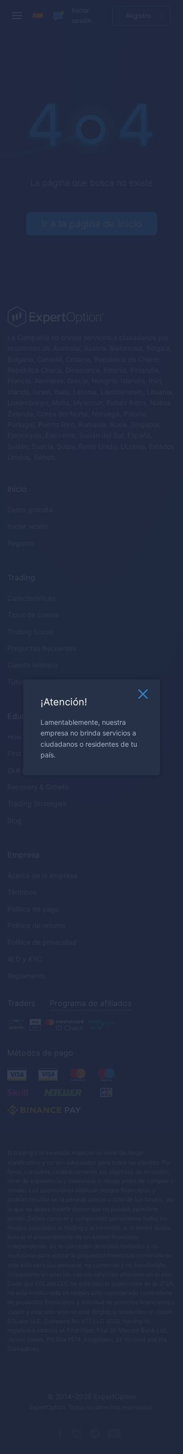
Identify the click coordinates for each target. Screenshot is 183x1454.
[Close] (143, 696)
